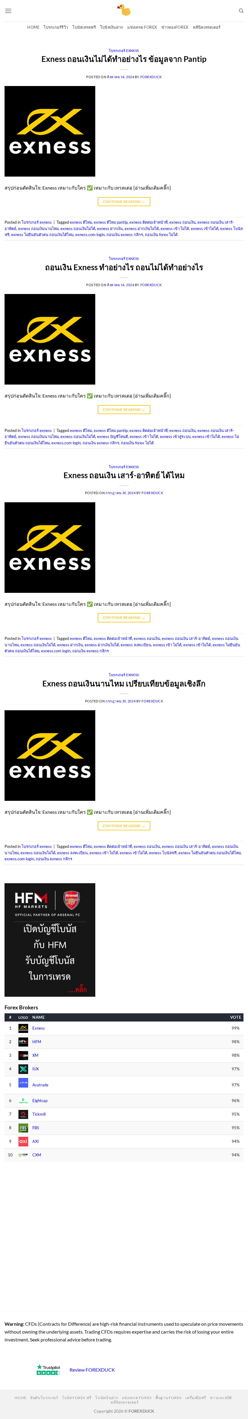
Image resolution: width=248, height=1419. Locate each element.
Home (33, 27)
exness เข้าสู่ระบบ (175, 436)
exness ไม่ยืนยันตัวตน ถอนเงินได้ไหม (42, 234)
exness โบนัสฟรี (163, 852)
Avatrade (40, 1085)
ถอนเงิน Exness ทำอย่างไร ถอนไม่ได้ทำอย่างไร (124, 267)
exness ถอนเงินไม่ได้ (77, 228)
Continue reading (124, 201)
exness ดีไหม (81, 222)
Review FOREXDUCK (92, 1370)
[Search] (241, 11)
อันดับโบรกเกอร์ (44, 1397)
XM (35, 1055)
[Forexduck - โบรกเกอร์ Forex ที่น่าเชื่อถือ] (124, 11)
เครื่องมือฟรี (195, 1397)
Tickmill (39, 1114)
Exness (38, 1028)
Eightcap (39, 1100)
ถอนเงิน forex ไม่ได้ (161, 234)
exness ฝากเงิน (110, 228)
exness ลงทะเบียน (136, 644)
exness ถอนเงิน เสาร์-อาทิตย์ (186, 638)
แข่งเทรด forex (142, 27)
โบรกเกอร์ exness (124, 51)
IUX (35, 1069)
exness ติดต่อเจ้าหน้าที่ (148, 222)
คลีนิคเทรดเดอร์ (207, 27)
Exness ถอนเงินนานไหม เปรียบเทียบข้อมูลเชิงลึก (124, 683)
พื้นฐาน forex (168, 1397)
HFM (36, 1042)
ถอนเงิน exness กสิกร (124, 234)
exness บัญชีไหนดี (112, 436)
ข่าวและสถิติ (221, 1397)
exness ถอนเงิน (182, 222)
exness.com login (90, 234)
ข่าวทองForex (175, 27)
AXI (35, 1141)
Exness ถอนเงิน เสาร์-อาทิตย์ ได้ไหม (124, 475)
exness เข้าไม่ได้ (204, 228)
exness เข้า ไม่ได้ (175, 228)
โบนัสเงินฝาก (111, 27)
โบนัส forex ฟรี (77, 1397)
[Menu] (8, 10)
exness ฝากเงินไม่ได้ (142, 228)
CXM (36, 1155)
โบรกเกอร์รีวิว (56, 27)
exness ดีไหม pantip (111, 222)
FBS (35, 1128)
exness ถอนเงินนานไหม (38, 228)
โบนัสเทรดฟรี (84, 27)
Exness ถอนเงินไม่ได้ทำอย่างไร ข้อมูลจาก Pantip (124, 58)
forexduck (151, 77)
